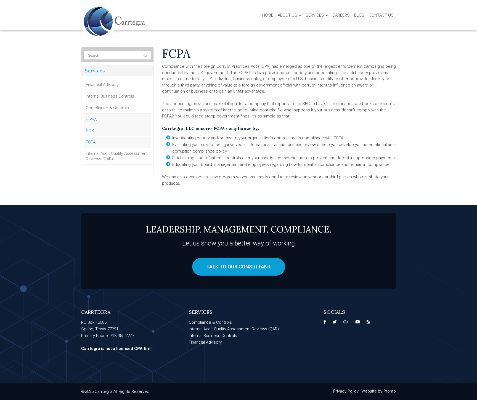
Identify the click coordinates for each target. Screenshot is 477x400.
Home (267, 15)
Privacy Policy (346, 391)
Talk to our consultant (238, 267)
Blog (359, 15)
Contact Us (381, 15)
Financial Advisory (102, 84)
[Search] (145, 55)
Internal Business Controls (110, 96)
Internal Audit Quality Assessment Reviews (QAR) (117, 156)
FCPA (91, 142)
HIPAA (91, 119)
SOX (90, 130)
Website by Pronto (378, 391)
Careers (341, 15)
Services (315, 15)
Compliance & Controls (107, 107)
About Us (288, 15)
